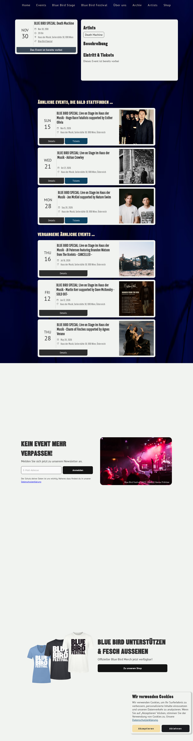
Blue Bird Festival (94, 5)
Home (26, 5)
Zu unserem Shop (132, 668)
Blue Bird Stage (63, 5)
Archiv (137, 5)
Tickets (76, 141)
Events (41, 5)
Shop (167, 5)
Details (51, 141)
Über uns (119, 5)
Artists (152, 5)
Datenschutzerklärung (145, 720)
